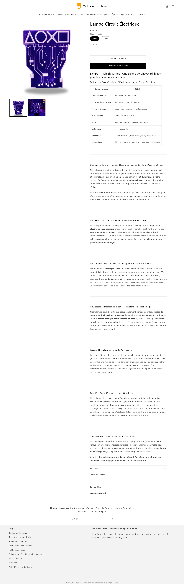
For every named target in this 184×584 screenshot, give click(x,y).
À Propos (13, 563)
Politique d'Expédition (18, 541)
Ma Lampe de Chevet (79, 583)
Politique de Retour (17, 550)
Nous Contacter (15, 558)
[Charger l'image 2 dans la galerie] (37, 107)
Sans (95, 38)
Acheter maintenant (118, 65)
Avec (105, 38)
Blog (11, 529)
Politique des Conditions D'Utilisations (25, 554)
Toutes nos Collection (18, 533)
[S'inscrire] (112, 519)
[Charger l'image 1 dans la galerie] (18, 107)
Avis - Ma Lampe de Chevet (20, 567)
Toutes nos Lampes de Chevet (21, 537)
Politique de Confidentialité (21, 546)
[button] (12, 6)
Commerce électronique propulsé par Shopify (102, 583)
